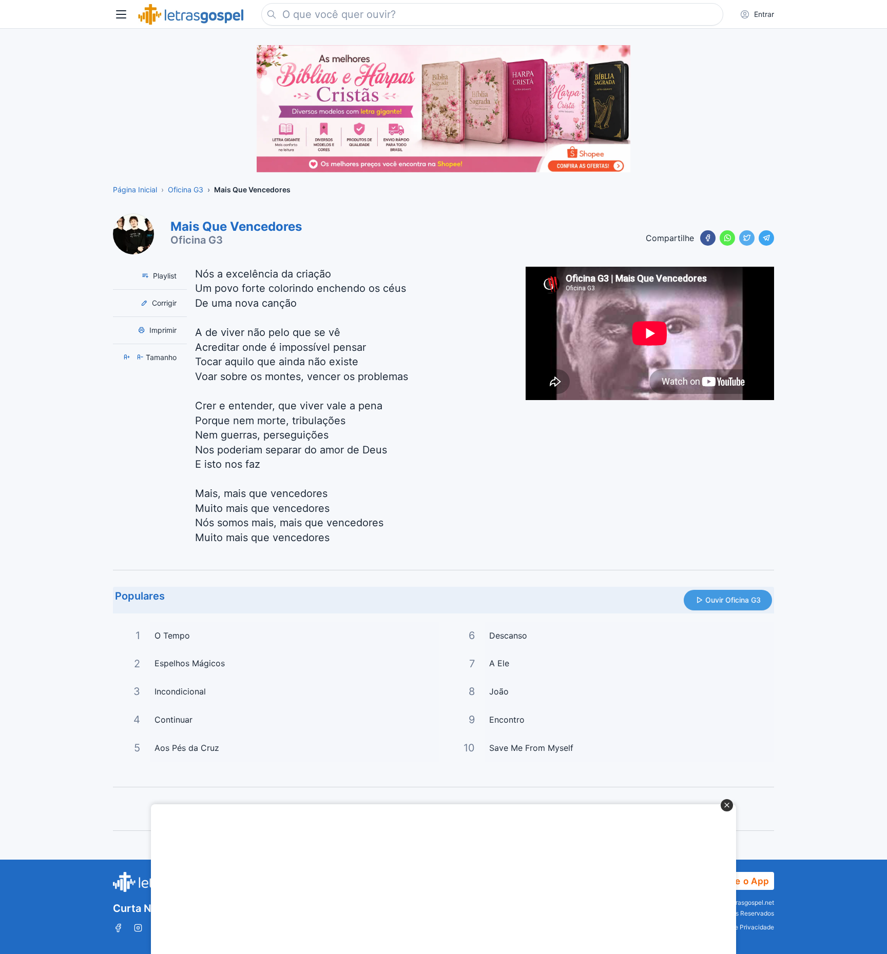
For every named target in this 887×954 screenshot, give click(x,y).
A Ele (499, 663)
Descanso (508, 635)
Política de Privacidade (741, 927)
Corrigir (163, 303)
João (499, 691)
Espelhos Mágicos (190, 663)
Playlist (164, 275)
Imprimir (162, 330)
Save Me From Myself (531, 748)
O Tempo (172, 635)
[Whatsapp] (727, 238)
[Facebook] (708, 238)
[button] (121, 14)
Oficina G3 (196, 240)
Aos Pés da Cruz (187, 748)
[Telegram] (766, 238)
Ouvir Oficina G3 (733, 599)
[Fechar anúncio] (727, 805)
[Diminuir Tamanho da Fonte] (141, 357)
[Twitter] (747, 238)
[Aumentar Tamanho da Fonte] (127, 357)
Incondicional (180, 691)
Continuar (173, 719)
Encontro (507, 719)
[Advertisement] (438, 879)
